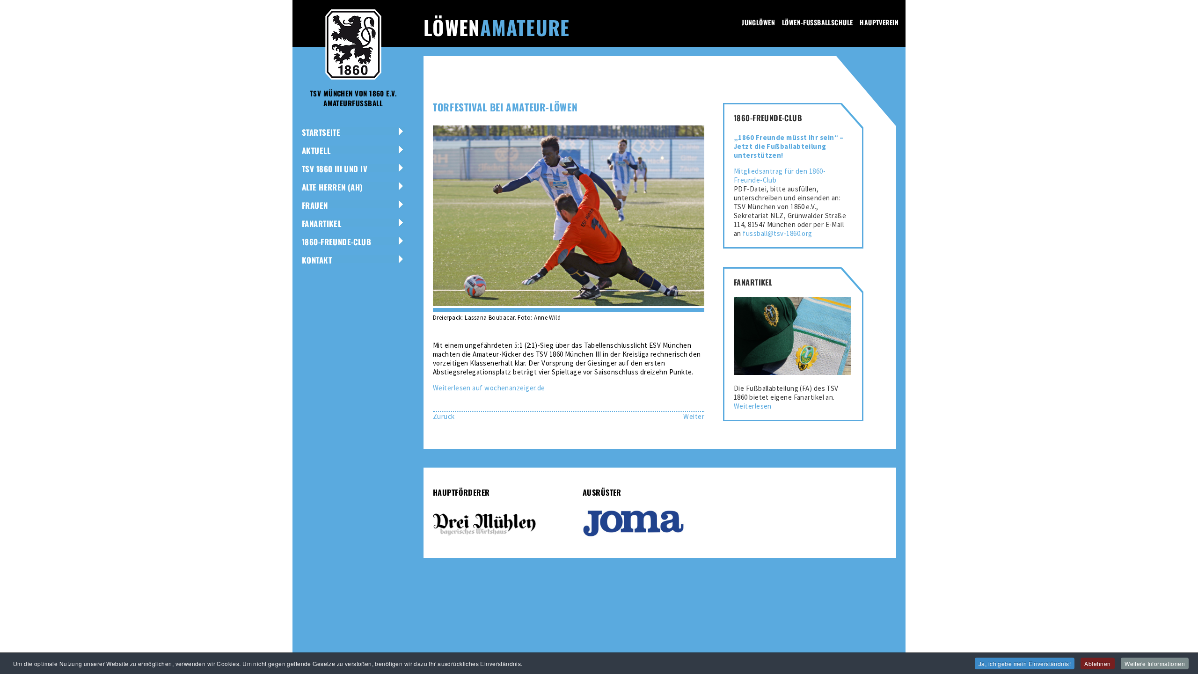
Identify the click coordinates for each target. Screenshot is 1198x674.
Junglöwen (758, 22)
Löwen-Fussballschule (817, 22)
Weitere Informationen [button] (1155, 663)
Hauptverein (879, 22)
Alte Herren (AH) (332, 187)
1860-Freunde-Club (336, 242)
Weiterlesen (753, 406)
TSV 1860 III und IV (334, 169)
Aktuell (316, 150)
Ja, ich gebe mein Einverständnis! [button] (1025, 663)
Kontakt (317, 260)
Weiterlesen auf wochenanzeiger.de (489, 387)
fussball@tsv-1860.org (777, 233)
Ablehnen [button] (1097, 663)
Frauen (315, 205)
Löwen (497, 27)
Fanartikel (321, 223)
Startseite (321, 132)
